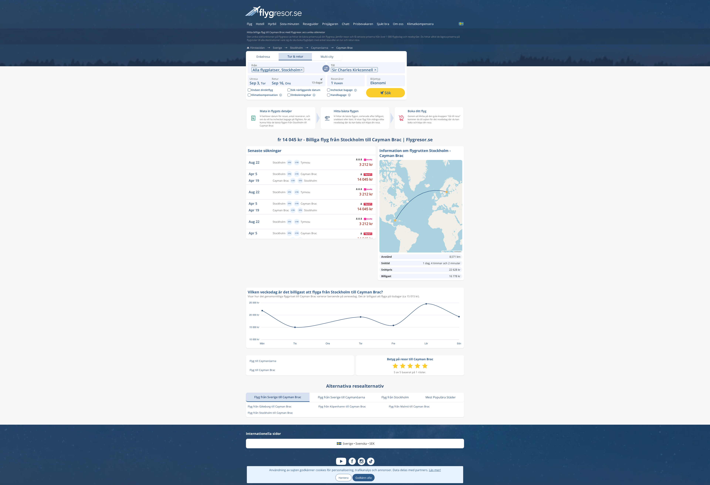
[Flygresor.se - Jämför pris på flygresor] (273, 12)
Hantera (344, 477)
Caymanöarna (319, 47)
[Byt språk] (461, 24)
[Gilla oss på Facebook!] (352, 461)
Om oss (398, 24)
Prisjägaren (330, 24)
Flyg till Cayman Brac (262, 370)
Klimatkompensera (420, 24)
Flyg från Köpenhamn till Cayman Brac (342, 406)
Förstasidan (257, 47)
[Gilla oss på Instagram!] (361, 461)
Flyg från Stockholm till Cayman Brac (270, 412)
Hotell (260, 24)
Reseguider (311, 24)
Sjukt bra (383, 24)
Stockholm (296, 47)
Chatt (345, 24)
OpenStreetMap (449, 251)
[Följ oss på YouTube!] (341, 461)
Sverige (277, 47)
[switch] (325, 68)
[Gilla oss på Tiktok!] (370, 461)
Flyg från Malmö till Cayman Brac (409, 406)
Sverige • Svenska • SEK (359, 443)
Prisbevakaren (363, 24)
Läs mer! (435, 470)
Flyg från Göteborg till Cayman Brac (270, 406)
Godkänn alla (363, 477)
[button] (281, 80)
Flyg (249, 24)
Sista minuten (289, 24)
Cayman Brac (344, 47)
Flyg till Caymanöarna (263, 361)
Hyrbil (272, 24)
